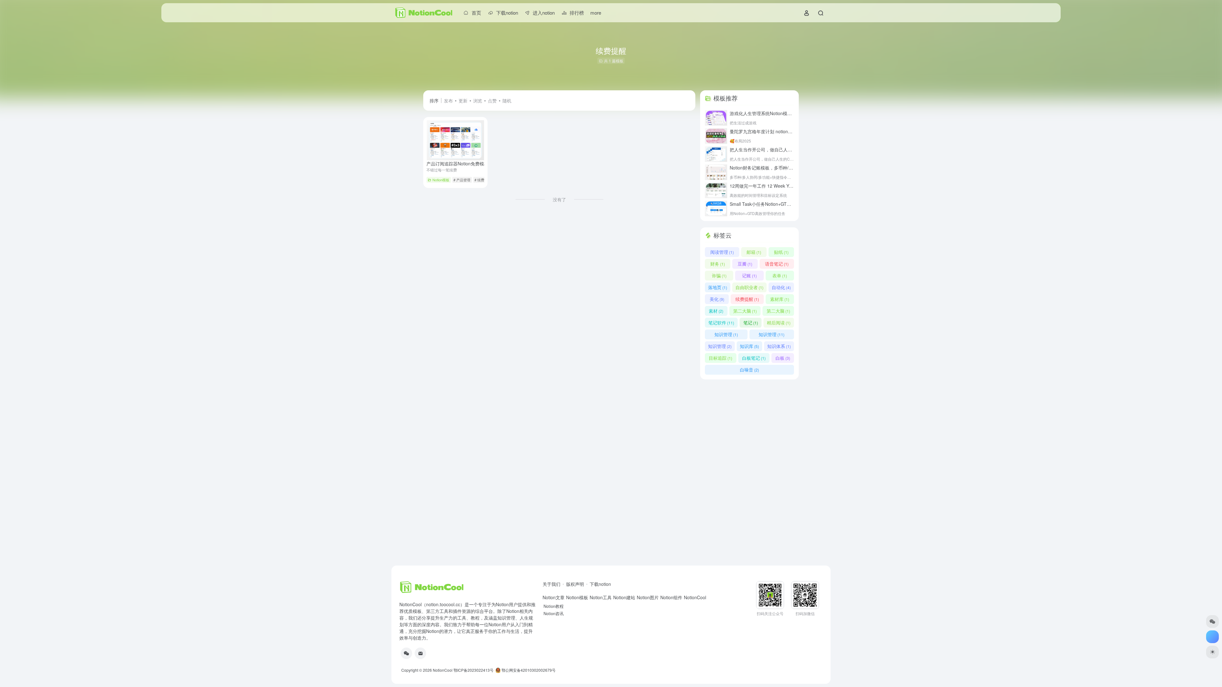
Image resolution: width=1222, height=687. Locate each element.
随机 (506, 100)
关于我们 (551, 584)
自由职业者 (749, 287)
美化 (717, 299)
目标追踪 (720, 358)
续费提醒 (747, 299)
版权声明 (575, 584)
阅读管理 (722, 252)
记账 (749, 275)
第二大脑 (745, 311)
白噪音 (749, 369)
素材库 (779, 299)
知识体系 (779, 346)
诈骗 (719, 275)
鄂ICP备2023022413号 (473, 670)
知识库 (749, 346)
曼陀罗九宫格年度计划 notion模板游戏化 (777, 131)
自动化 (781, 287)
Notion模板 (440, 179)
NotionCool (443, 670)
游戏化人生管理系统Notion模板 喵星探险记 (780, 113)
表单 (779, 275)
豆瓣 (745, 263)
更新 (463, 100)
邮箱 (754, 252)
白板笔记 (754, 358)
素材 (716, 311)
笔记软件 (721, 322)
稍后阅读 (778, 322)
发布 (448, 100)
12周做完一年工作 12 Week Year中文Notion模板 (785, 186)
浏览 (477, 100)
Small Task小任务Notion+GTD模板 (771, 204)
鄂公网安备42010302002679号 (528, 670)
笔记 (750, 322)
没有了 (559, 199)
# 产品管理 (461, 179)
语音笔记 (777, 263)
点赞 (492, 100)
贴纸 (781, 252)
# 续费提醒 (482, 179)
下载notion (600, 584)
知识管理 (726, 334)
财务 (717, 263)
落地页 (717, 287)
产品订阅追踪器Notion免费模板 (464, 163)
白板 (783, 358)
